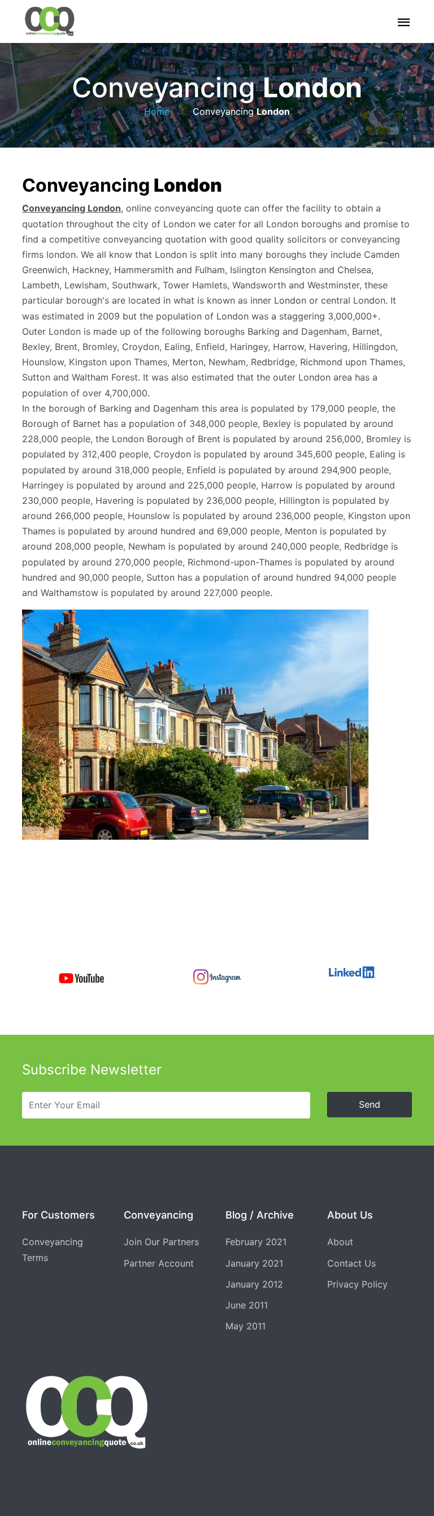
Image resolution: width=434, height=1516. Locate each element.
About (340, 1241)
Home (157, 111)
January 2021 (254, 1263)
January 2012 (254, 1284)
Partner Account (159, 1263)
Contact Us (351, 1263)
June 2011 (246, 1305)
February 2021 (256, 1241)
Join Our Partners (161, 1241)
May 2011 (245, 1326)
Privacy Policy (357, 1284)
